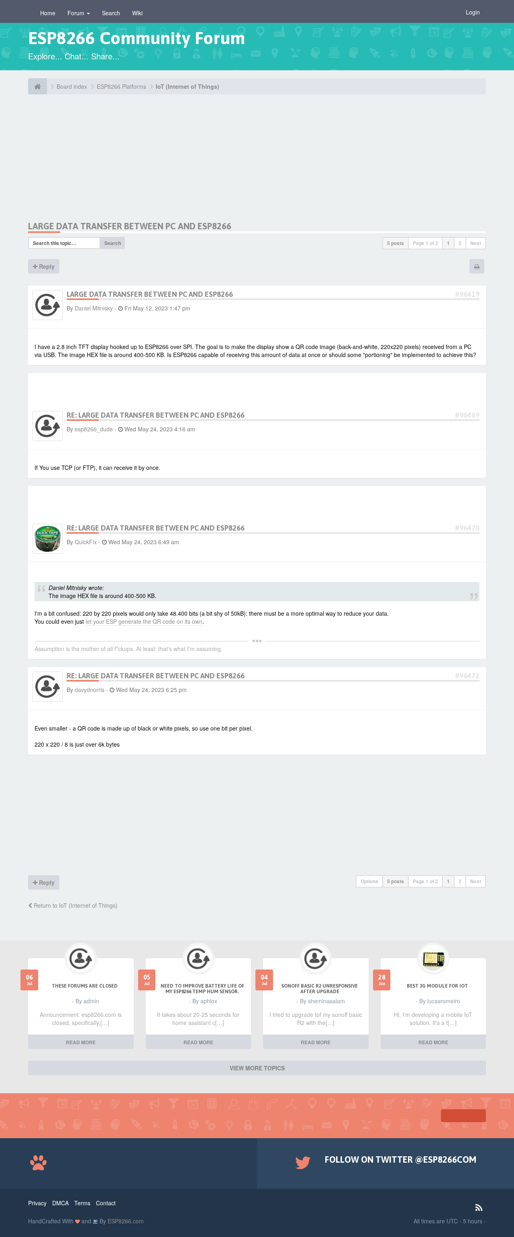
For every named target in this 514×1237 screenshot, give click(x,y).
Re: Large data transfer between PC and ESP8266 (156, 415)
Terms (82, 1203)
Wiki (137, 13)
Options (369, 881)
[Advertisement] (103, 164)
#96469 (467, 415)
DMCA (60, 1203)
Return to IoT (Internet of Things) (75, 905)
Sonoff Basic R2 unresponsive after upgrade (319, 988)
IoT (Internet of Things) (187, 86)
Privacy (37, 1203)
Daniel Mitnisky (94, 308)
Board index (72, 86)
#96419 (467, 294)
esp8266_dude (94, 429)
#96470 (467, 528)
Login (473, 12)
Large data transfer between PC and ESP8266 (129, 226)
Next (475, 243)
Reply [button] (46, 266)
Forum (76, 13)
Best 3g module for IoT (437, 986)
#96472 (467, 676)
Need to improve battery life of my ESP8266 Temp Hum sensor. (202, 988)
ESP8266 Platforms (121, 86)
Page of (425, 243)
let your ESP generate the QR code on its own (144, 621)
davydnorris (89, 690)
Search (111, 13)
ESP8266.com (125, 1221)
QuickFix (86, 542)
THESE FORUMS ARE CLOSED (85, 986)
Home (47, 13)
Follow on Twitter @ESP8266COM (400, 1159)
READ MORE (81, 1042)
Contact (106, 1203)
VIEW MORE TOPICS (257, 1068)
